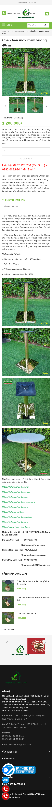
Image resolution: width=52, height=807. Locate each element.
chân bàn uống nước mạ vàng (31, 191)
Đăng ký (32, 2)
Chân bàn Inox (19, 31)
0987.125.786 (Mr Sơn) (13, 736)
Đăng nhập (22, 2)
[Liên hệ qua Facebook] (5, 770)
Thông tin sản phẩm (13, 200)
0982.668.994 (28, 13)
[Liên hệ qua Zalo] (5, 780)
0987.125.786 (14, 13)
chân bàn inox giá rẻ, (17, 179)
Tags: (4, 176)
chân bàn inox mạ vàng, (38, 179)
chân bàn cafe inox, (31, 176)
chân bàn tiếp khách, (34, 188)
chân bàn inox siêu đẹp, (19, 185)
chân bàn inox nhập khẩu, (14, 182)
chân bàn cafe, (15, 176)
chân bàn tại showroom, (13, 188)
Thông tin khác (11, 206)
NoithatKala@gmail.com (16, 744)
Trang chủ (5, 31)
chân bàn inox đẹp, (39, 185)
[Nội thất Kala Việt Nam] (16, 677)
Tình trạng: (7, 118)
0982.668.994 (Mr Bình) (13, 739)
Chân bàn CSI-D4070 (26, 613)
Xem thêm (7, 629)
